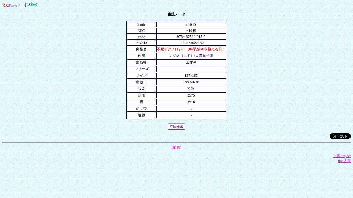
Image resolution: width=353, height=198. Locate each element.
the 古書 (344, 161)
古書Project (342, 156)
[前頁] (176, 147)
